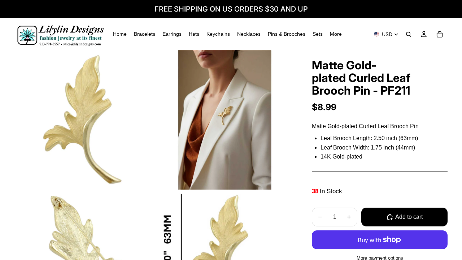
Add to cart (409, 217)
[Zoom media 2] (225, 120)
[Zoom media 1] (84, 120)
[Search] (409, 34)
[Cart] (440, 34)
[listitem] (335, 34)
